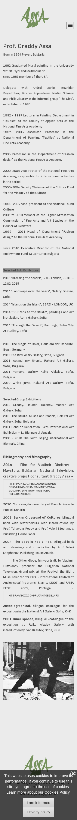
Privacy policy (38, 812)
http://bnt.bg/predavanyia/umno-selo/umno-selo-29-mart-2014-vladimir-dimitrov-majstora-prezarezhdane (33, 489)
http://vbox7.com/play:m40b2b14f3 (34, 595)
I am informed (38, 803)
